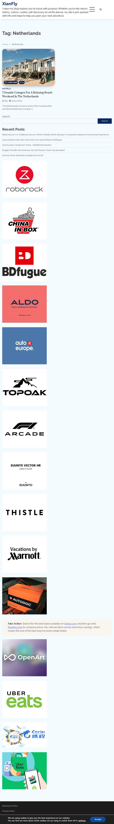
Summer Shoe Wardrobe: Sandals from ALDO (22, 155)
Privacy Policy (8, 811)
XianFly (9, 3)
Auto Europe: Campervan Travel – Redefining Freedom (27, 145)
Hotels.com (70, 623)
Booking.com (15, 627)
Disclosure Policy (10, 806)
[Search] (100, 9)
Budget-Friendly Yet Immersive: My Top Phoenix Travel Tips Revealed (33, 150)
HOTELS (6, 89)
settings (82, 820)
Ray (6, 101)
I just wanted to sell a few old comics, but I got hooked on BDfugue (32, 140)
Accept (98, 819)
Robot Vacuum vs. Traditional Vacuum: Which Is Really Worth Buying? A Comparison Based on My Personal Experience (55, 134)
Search (6, 116)
